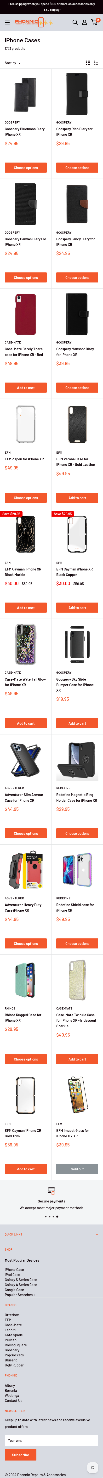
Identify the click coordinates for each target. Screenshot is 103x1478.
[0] (94, 22)
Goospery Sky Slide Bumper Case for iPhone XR (75, 685)
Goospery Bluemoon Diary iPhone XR (25, 131)
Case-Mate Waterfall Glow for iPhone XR (25, 682)
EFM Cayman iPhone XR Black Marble (23, 572)
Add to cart (26, 387)
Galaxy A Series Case (21, 1284)
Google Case (14, 1289)
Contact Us (13, 1400)
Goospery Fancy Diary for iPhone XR (75, 242)
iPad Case (12, 1274)
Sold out (77, 1169)
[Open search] (75, 22)
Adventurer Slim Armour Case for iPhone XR (24, 797)
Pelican (11, 1340)
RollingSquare (16, 1345)
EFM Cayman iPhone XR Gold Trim (23, 1133)
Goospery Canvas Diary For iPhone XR (25, 242)
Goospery (12, 122)
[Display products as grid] (88, 63)
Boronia (11, 1390)
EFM (8, 452)
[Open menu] (7, 22)
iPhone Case (14, 1269)
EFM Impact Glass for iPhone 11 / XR (72, 1133)
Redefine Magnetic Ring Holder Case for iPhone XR (76, 797)
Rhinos (10, 1008)
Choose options (26, 167)
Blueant (11, 1360)
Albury (10, 1385)
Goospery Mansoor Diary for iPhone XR (75, 351)
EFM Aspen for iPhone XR (24, 459)
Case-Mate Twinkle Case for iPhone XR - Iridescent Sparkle (76, 1020)
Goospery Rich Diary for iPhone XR (74, 131)
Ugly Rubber (14, 1365)
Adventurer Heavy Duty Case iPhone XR (23, 907)
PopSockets (14, 1355)
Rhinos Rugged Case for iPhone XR (23, 1017)
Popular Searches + (20, 1294)
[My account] (84, 22)
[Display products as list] (96, 63)
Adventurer (14, 788)
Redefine (63, 788)
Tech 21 (10, 1330)
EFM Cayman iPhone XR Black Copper (74, 572)
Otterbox (12, 1315)
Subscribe (20, 1454)
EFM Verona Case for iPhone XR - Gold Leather (75, 462)
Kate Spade (14, 1335)
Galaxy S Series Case (21, 1279)
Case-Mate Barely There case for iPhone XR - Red (24, 351)
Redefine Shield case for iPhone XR (75, 907)
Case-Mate (13, 342)
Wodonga (12, 1395)
